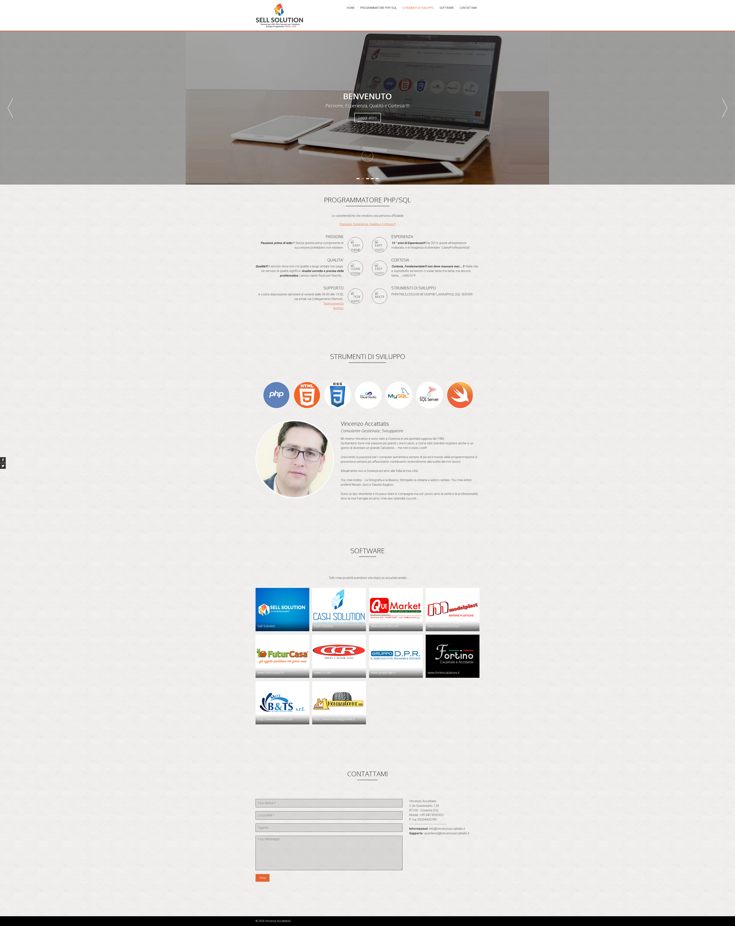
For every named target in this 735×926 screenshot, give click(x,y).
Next (724, 107)
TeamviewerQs (333, 303)
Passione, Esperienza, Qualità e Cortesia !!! (368, 224)
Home (350, 7)
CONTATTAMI (468, 7)
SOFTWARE (446, 7)
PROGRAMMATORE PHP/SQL (378, 7)
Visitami (367, 117)
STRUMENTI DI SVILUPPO (418, 7)
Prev (10, 107)
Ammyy (338, 308)
